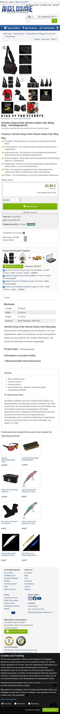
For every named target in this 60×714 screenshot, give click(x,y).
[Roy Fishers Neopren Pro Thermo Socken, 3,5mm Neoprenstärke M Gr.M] (10, 510)
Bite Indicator (9, 650)
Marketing (35, 703)
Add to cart (32, 206)
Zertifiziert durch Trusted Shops (43, 417)
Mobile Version (9, 589)
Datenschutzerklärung (49, 683)
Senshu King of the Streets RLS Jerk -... (29, 491)
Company (28, 573)
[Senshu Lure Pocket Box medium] (51, 258)
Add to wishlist (31, 212)
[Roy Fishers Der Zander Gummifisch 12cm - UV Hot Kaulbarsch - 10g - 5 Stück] (31, 542)
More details (8, 180)
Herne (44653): (9, 240)
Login (11, 2)
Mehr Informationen (8, 699)
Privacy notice (9, 603)
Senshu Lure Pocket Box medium (17, 287)
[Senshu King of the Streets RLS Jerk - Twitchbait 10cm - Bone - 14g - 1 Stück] (10, 542)
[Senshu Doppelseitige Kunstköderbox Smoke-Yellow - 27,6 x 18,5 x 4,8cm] (31, 447)
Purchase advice (10, 584)
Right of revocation (11, 600)
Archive (27, 587)
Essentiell (7, 703)
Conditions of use (10, 598)
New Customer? (22, 2)
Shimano (30, 650)
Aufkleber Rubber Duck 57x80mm (18, 276)
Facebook (28, 581)
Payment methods (11, 578)
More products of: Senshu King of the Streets (16, 118)
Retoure (7, 581)
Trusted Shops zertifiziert (17, 390)
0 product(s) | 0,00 (48, 16)
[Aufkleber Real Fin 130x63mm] (36, 258)
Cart (57, 5)
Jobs (26, 578)
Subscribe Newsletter (18, 632)
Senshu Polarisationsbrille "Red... (8, 460)
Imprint (6, 609)
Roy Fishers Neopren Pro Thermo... (9, 523)
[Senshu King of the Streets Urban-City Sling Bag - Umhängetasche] (7, 82)
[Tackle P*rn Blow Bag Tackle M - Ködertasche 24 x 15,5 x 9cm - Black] (10, 479)
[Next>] (54, 39)
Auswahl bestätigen (32, 710)
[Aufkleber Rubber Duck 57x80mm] (22, 258)
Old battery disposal (11, 606)
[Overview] (45, 39)
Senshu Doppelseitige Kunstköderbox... (30, 459)
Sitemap (27, 589)
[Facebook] (30, 600)
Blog (26, 576)
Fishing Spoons (20, 650)
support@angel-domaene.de (41, 612)
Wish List (47, 5)
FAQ (5, 587)
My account (34, 5)
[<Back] (37, 39)
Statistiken (21, 703)
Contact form (33, 606)
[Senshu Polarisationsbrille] (10, 447)
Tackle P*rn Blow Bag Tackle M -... (9, 491)
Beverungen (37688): (11, 237)
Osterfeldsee (29, 584)
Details (7, 298)
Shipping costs (9, 576)
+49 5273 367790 (37, 609)
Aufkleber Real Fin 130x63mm (16, 281)
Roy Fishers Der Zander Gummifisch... (30, 554)
